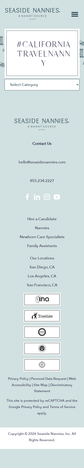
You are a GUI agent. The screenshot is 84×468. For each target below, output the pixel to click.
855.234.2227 (42, 180)
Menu (75, 14)
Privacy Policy (18, 378)
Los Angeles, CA (42, 276)
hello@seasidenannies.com (42, 162)
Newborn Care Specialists (42, 236)
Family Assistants (42, 245)
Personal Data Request (48, 378)
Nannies (42, 228)
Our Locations (42, 258)
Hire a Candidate (42, 219)
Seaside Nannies (32, 14)
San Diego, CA (42, 267)
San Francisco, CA (42, 285)
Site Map (41, 385)
